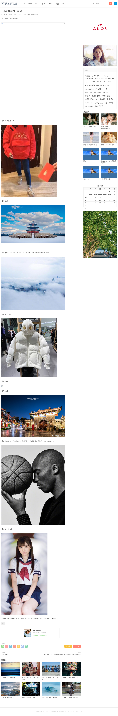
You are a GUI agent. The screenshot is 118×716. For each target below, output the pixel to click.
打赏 (68, 646)
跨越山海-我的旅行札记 (90, 145)
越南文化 (90, 106)
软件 (96, 106)
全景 (91, 93)
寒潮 (104, 92)
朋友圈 (102, 99)
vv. (25, 3)
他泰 (86, 92)
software (111, 79)
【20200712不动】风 (7, 697)
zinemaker (89, 89)
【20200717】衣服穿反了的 (70, 677)
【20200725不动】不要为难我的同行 (30, 678)
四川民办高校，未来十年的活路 (105, 127)
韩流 (101, 106)
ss (89, 82)
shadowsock (103, 79)
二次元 (106, 89)
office (96, 79)
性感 (94, 95)
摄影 (99, 95)
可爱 (95, 93)
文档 (108, 96)
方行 (87, 99)
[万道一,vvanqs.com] (9, 4)
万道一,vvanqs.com (36, 618)
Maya (51, 3)
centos (97, 75)
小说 (107, 92)
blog (92, 76)
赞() (77, 646)
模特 (87, 103)
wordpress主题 (104, 85)
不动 (28, 14)
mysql (91, 79)
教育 (104, 95)
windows (107, 81)
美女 (111, 102)
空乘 (106, 103)
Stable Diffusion (97, 82)
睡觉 (84, 161)
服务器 (109, 99)
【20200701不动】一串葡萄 (70, 697)
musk (86, 79)
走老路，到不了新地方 (107, 145)
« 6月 (85, 208)
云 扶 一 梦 (86, 179)
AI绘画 (87, 76)
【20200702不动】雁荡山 (49, 697)
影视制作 (87, 96)
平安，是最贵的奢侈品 (89, 127)
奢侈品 (99, 93)
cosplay (104, 76)
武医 (57, 3)
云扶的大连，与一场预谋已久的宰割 (108, 162)
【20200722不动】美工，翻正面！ (50, 678)
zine (36, 3)
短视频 (101, 103)
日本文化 (94, 99)
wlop (86, 85)
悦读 (43, 3)
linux (113, 76)
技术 (30, 3)
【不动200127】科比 (50, 618)
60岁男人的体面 (105, 179)
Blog (63, 3)
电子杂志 (94, 102)
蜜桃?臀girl (4, 654)
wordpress (94, 84)
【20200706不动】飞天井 (29, 697)
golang (108, 76)
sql (86, 82)
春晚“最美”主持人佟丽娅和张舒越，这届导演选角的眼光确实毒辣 (62, 654)
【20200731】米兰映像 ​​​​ (8, 677)
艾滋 (86, 106)
